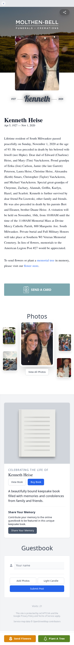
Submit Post (37, 588)
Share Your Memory (22, 530)
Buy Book (36, 482)
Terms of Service (46, 616)
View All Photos (37, 372)
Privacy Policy (27, 616)
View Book (17, 482)
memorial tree (45, 260)
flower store (31, 266)
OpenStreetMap (40, 621)
